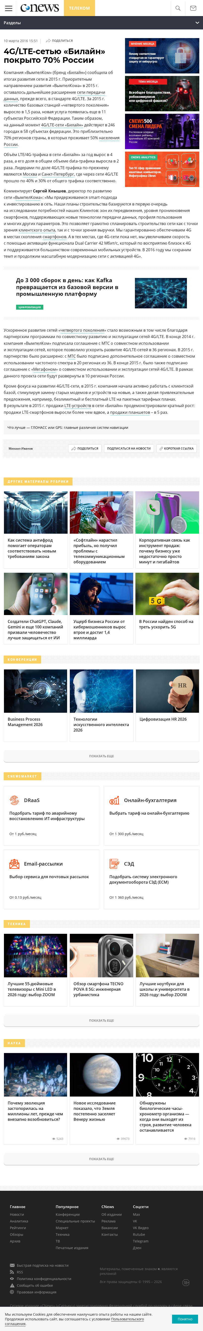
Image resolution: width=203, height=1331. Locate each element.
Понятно (185, 1319)
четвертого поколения (82, 330)
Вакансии (110, 1227)
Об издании (112, 1214)
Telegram (141, 1241)
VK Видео (141, 1227)
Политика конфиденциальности (44, 1278)
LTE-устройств (77, 405)
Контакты (110, 1234)
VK (135, 1221)
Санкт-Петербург (58, 174)
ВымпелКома (28, 197)
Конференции (68, 1214)
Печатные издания (72, 1247)
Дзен (137, 1247)
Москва (30, 174)
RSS (20, 1272)
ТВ (58, 1241)
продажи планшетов (130, 412)
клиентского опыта (37, 230)
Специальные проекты (75, 1221)
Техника (63, 1234)
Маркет (62, 1227)
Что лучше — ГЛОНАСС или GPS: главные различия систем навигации (67, 427)
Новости (17, 1214)
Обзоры (16, 1234)
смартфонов (54, 236)
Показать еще (101, 756)
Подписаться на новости (129, 448)
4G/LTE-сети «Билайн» (62, 125)
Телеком (79, 8)
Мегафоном (44, 369)
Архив (15, 1241)
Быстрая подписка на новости (43, 1265)
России (11, 144)
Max (136, 1214)
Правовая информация (36, 1292)
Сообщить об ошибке (35, 1285)
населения (109, 137)
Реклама (109, 1221)
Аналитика (19, 1221)
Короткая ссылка (179, 448)
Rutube (139, 1234)
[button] (178, 8)
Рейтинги (18, 1227)
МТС (72, 356)
